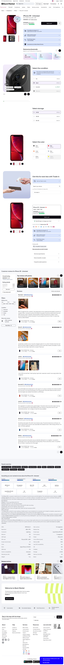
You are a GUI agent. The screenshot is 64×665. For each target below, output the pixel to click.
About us (4, 627)
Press (3, 629)
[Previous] (11, 164)
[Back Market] (8, 4)
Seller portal (25, 642)
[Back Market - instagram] (3, 640)
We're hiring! (4, 636)
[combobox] (46, 186)
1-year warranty (26, 629)
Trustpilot (4, 637)
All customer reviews (37, 631)
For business (53, 3)
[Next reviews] (61, 452)
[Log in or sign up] (58, 4)
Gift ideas (35, 632)
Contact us (14, 627)
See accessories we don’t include (40, 249)
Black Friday (35, 634)
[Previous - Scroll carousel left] (56, 50)
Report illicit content (47, 640)
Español (61, 0)
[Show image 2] (17, 164)
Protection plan (26, 631)
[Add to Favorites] (59, 23)
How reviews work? (7, 292)
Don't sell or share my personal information (46, 635)
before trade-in (31, 22)
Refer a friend (25, 627)
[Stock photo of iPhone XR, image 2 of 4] (19, 38)
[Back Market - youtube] (9, 640)
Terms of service (46, 627)
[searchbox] (26, 3)
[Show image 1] (13, 164)
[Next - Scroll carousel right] (59, 50)
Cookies (44, 632)
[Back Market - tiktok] (6, 640)
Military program (26, 637)
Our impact (4, 631)
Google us (7, 594)
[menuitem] (17, 7)
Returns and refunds (16, 632)
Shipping (14, 631)
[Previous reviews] (58, 452)
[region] (42, 56)
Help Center (14, 629)
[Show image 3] (19, 164)
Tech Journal (35, 627)
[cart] (61, 4)
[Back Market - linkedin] (3, 643)
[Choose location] (54, 1)
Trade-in (24, 632)
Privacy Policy (46, 638)
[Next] (23, 164)
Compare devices (36, 629)
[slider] (3, 304)
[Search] (17, 4)
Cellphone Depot (43, 224)
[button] (17, 19)
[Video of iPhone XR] (11, 38)
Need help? (46, 3)
